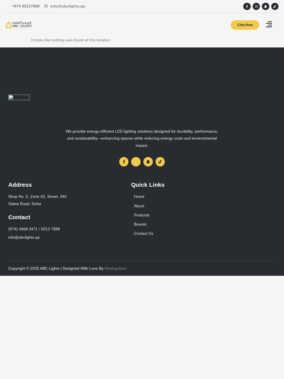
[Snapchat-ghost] (265, 6)
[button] (268, 25)
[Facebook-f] (246, 6)
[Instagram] (256, 6)
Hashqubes (115, 268)
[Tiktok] (274, 6)
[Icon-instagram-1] (136, 161)
